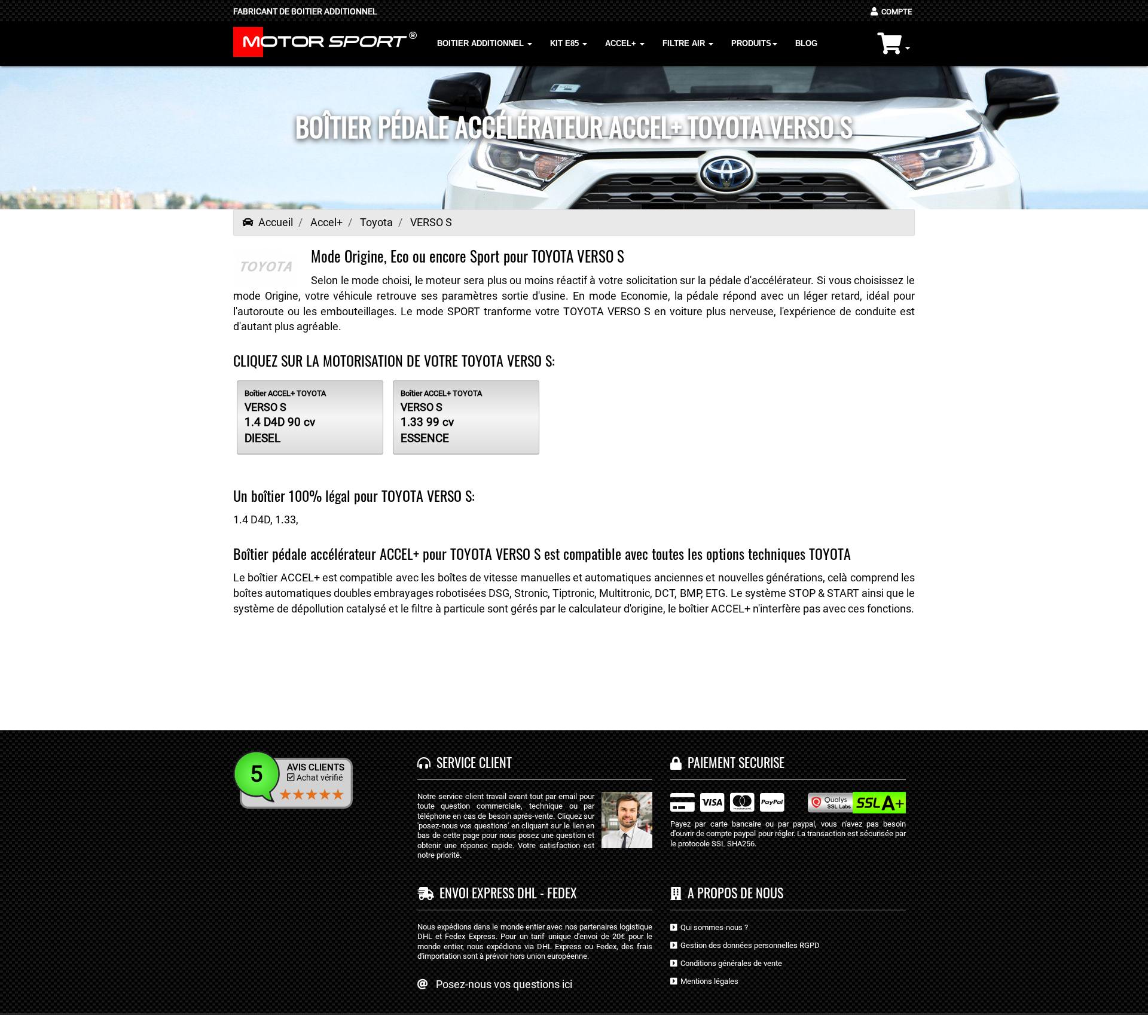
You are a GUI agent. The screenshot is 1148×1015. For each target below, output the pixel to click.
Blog (806, 43)
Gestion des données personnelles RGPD (748, 945)
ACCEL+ (622, 43)
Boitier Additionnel (481, 43)
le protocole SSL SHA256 (712, 843)
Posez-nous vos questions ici (504, 984)
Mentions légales (707, 981)
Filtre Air (684, 43)
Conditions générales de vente (729, 963)
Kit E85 (565, 43)
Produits (751, 43)
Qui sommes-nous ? (712, 927)
